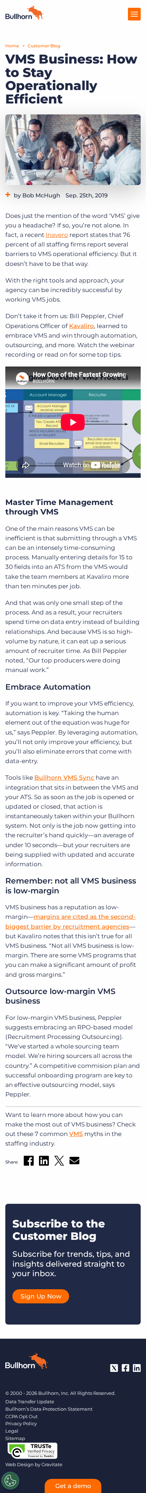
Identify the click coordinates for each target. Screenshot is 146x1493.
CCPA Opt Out (21, 1416)
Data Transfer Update (29, 1401)
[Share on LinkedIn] (44, 1162)
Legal (11, 1431)
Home (12, 45)
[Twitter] (114, 1368)
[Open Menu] (134, 14)
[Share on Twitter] (59, 1162)
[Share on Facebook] (29, 1162)
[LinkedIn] (137, 1368)
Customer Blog (44, 45)
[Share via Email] (74, 1162)
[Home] (24, 17)
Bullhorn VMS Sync (64, 777)
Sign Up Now (41, 1296)
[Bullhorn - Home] (26, 1362)
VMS (76, 1133)
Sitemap (15, 1438)
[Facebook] (125, 1368)
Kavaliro (81, 325)
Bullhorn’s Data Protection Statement (48, 1409)
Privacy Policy (21, 1423)
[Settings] (10, 1480)
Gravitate (51, 1464)
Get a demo (73, 1485)
